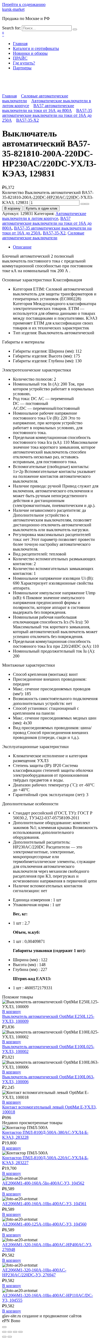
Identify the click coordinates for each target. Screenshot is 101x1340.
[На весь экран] (15, 1332)
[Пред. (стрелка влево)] (4, 1337)
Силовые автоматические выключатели (43, 235)
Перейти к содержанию (24, 4)
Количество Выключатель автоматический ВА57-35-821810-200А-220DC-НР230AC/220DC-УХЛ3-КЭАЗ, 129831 (47, 197)
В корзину (12, 208)
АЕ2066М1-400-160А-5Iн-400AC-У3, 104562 (43, 1183)
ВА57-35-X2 (27, 120)
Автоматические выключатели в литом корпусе (44, 216)
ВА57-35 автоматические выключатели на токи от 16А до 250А (47, 115)
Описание (22, 247)
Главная (20, 43)
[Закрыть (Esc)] (4, 1332)
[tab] (56, 247)
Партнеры (22, 68)
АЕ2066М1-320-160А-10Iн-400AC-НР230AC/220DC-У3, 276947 (34, 1272)
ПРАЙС (20, 58)
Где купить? (24, 63)
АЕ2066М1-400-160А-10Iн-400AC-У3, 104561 (44, 1203)
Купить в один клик (41, 208)
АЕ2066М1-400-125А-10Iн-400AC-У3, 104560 (44, 1224)
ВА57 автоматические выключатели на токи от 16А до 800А (38, 108)
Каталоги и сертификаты (36, 48)
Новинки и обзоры (30, 53)
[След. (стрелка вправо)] (10, 1337)
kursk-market (13, 9)
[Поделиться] (10, 1332)
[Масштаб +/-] (20, 1332)
